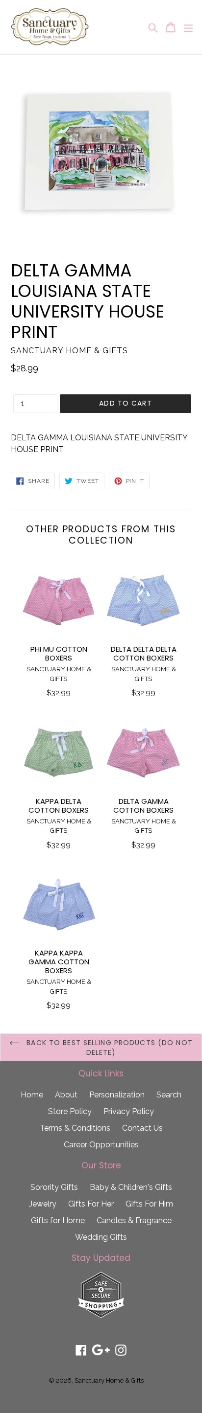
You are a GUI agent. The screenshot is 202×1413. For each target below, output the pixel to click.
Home (32, 1094)
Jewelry (42, 1203)
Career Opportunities (101, 1144)
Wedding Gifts (101, 1237)
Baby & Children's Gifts (131, 1187)
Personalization (117, 1094)
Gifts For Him (149, 1203)
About (66, 1094)
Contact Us (142, 1128)
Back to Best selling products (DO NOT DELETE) (108, 1047)
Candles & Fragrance (134, 1220)
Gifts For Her (91, 1203)
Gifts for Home (58, 1220)
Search (168, 1094)
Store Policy (70, 1111)
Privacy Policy (128, 1111)
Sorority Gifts (54, 1187)
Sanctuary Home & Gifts (109, 1380)
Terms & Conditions (75, 1128)
